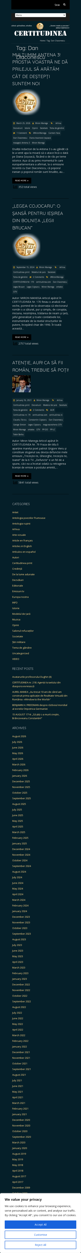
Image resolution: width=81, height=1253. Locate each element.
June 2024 (17, 883)
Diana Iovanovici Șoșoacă (40, 138)
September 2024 (21, 866)
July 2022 (17, 1012)
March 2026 (18, 764)
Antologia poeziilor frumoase (28, 518)
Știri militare (18, 642)
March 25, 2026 (23, 123)
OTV (15, 291)
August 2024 (19, 871)
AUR (52, 410)
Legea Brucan (19, 286)
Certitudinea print (21, 272)
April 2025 (17, 826)
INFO (15, 602)
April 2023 (17, 962)
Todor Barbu (18, 434)
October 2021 (19, 1063)
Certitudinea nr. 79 (22, 415)
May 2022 (17, 1024)
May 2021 (17, 1091)
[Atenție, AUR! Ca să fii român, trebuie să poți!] (21, 377)
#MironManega (39, 133)
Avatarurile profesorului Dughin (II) (31, 676)
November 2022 (21, 990)
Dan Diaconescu (20, 138)
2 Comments (38, 277)
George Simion (19, 424)
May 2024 (17, 888)
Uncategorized (20, 653)
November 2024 (21, 854)
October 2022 (19, 995)
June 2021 (17, 1086)
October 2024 (19, 860)
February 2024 (20, 905)
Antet (15, 512)
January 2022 (19, 1046)
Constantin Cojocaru (38, 419)
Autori (15, 557)
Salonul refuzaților (23, 630)
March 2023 (18, 967)
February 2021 (20, 1108)
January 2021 (19, 1114)
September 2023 (21, 933)
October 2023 (19, 928)
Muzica (16, 619)
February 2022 (20, 1041)
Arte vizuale (19, 535)
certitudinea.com (43, 282)
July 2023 (17, 945)
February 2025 (20, 837)
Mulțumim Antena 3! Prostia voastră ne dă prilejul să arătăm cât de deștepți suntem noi (40, 69)
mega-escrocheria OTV (52, 424)
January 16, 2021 (24, 400)
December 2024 (21, 849)
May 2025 (17, 821)
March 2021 (18, 1103)
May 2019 (17, 1159)
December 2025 (21, 781)
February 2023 (20, 973)
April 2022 (17, 1029)
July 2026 (17, 742)
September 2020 (21, 1136)
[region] (40, 1223)
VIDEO (15, 659)
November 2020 (21, 1125)
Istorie (27, 128)
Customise (40, 1234)
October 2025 (19, 792)
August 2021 (19, 1074)
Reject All (40, 1245)
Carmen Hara (54, 133)
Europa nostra (20, 597)
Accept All (41, 1224)
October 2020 (19, 1131)
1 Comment (22, 133)
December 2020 (21, 1120)
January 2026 (19, 775)
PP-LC (52, 429)
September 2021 (21, 1069)
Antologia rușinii (21, 523)
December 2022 (21, 984)
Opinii (35, 128)
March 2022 (18, 1035)
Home (42, 40)
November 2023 (21, 922)
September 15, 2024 (25, 267)
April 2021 (17, 1097)
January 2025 (19, 843)
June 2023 (17, 950)
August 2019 (19, 1153)
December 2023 (21, 916)
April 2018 (17, 1170)
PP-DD (45, 429)
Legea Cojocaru (33, 286)
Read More (20, 180)
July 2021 (17, 1080)
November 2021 (21, 1057)
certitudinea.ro (55, 415)
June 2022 (17, 1018)
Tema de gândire (57, 128)
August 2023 (19, 939)
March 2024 (18, 900)
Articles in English (22, 546)
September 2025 (21, 798)
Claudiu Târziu (20, 419)
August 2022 (19, 1007)
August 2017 (19, 1176)
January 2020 (19, 1148)
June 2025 (17, 815)
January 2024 (19, 911)
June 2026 (17, 747)
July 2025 (17, 809)
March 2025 (18, 832)
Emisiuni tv (18, 591)
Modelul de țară (39, 272)
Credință (17, 568)
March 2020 (18, 1142)
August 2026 (19, 736)
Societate (44, 128)
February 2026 (20, 770)
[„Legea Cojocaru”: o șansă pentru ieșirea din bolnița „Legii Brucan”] (26, 235)
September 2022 (21, 1001)
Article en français (22, 540)
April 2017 (17, 1182)
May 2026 (17, 753)
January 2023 (19, 979)
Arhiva (58, 123)
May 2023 (17, 956)
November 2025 (21, 787)
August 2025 (19, 804)
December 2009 (21, 1187)
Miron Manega (41, 123)
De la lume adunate (23, 574)
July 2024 (17, 877)
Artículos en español (24, 551)
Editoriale (17, 585)
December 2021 (21, 1052)
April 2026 (17, 758)
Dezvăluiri (18, 128)
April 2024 (17, 894)
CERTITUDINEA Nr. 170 (23, 282)
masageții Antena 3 (21, 142)
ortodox (59, 286)
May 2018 (17, 1165)
